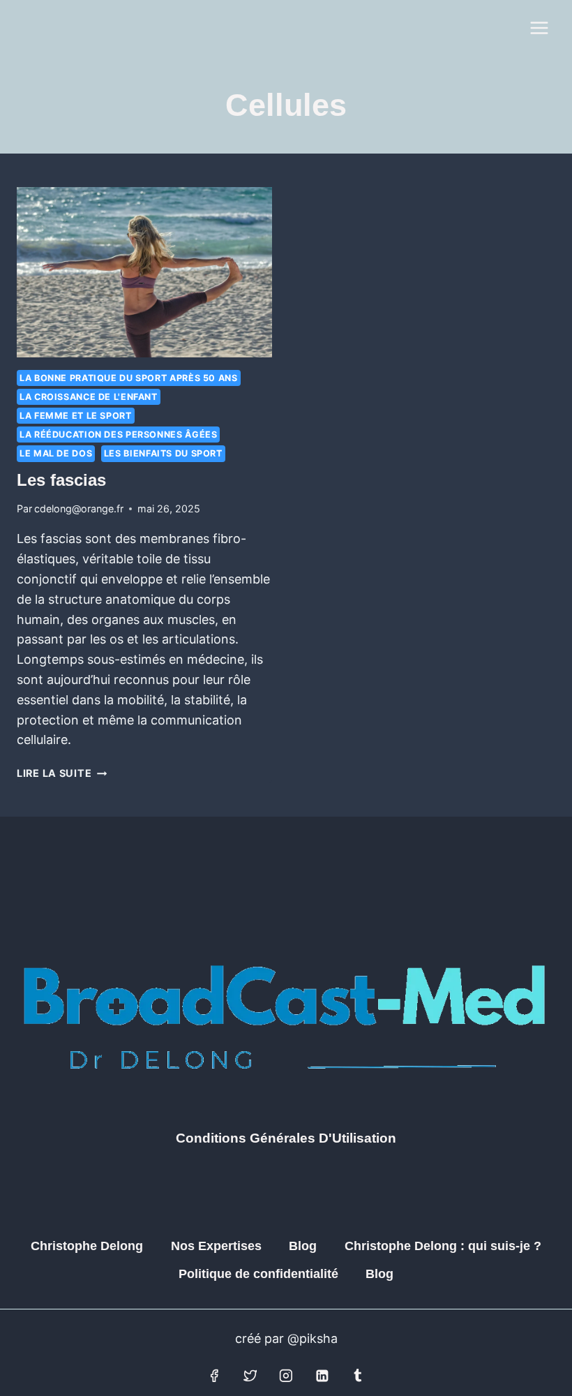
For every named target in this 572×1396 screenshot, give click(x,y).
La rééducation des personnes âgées (118, 434)
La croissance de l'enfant (89, 397)
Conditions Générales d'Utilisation (286, 1138)
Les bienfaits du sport (163, 453)
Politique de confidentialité (258, 1274)
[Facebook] (214, 1376)
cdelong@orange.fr (78, 508)
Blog (303, 1246)
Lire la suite (62, 773)
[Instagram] (286, 1376)
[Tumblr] (358, 1376)
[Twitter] (250, 1376)
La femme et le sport (76, 415)
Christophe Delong (87, 1246)
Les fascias (61, 479)
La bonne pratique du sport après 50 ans (129, 378)
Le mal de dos (56, 453)
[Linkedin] (322, 1376)
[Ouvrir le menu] (538, 27)
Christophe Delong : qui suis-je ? (443, 1246)
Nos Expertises (216, 1246)
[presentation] (144, 272)
